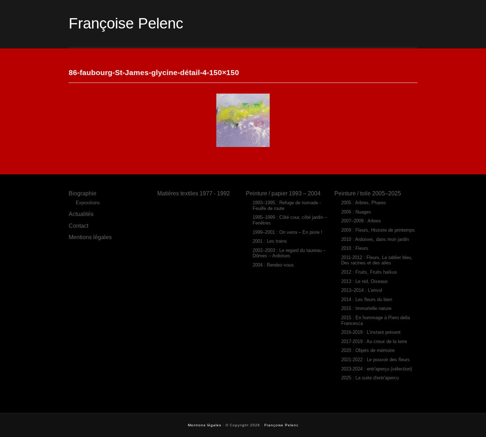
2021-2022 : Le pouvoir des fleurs (375, 359)
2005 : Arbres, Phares (363, 202)
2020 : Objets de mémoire (368, 350)
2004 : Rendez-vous (273, 265)
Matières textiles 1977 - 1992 (193, 193)
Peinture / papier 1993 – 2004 (283, 193)
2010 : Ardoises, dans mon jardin (375, 239)
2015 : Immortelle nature (366, 308)
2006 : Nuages (356, 212)
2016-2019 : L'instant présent (371, 332)
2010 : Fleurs (354, 248)
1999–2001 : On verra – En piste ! (287, 232)
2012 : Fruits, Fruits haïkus (369, 272)
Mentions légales (90, 237)
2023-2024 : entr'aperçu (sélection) (376, 369)
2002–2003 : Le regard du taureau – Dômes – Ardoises (289, 253)
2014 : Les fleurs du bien (366, 299)
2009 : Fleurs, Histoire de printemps (378, 230)
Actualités (81, 214)
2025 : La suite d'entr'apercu (370, 377)
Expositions (88, 202)
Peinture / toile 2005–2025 (367, 193)
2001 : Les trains (270, 241)
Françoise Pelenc (126, 23)
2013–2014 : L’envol (361, 290)
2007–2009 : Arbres (361, 220)
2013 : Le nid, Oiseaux (364, 281)
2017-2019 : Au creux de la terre (374, 341)
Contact (78, 225)
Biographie (82, 193)
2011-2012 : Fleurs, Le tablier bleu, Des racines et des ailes (376, 260)
